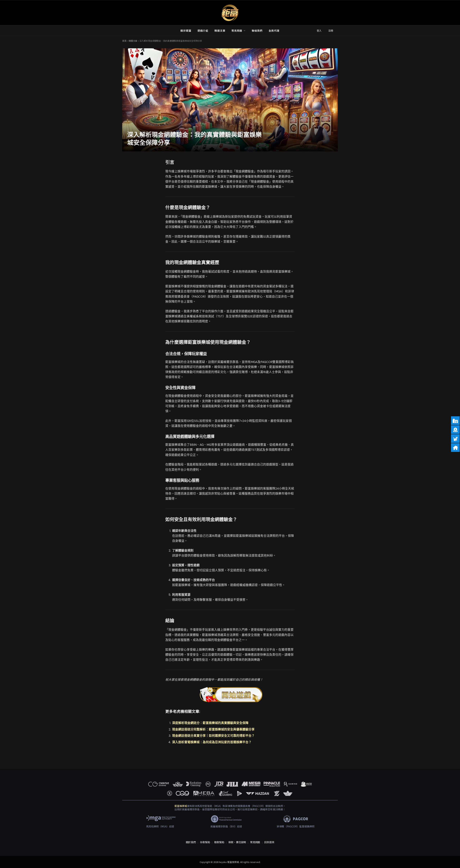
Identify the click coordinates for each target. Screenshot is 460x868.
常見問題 (236, 30)
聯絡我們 (257, 30)
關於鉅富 (185, 30)
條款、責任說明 (237, 842)
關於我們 (191, 842)
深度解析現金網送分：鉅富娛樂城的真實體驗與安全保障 (210, 723)
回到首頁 (269, 842)
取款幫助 (219, 842)
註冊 (330, 30)
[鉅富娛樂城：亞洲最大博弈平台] (230, 12)
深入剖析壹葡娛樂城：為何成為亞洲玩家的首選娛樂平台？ (212, 742)
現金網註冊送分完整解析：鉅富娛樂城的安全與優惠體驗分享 (213, 729)
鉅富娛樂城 (180, 806)
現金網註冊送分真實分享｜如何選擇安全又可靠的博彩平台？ (213, 736)
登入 (319, 30)
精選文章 (219, 30)
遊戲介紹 (202, 30)
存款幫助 (205, 842)
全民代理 (274, 30)
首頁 (124, 40)
